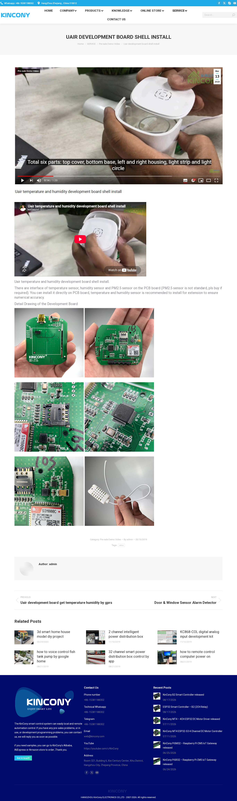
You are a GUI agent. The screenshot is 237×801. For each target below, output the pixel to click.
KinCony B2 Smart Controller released (183, 694)
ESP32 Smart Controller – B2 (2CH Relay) (185, 706)
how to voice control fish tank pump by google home (56, 656)
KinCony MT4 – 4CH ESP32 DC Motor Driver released (191, 719)
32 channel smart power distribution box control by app (129, 656)
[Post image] (23, 637)
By (128, 539)
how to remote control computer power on (197, 654)
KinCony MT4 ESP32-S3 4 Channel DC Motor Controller (192, 731)
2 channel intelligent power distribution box (126, 634)
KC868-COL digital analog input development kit (199, 634)
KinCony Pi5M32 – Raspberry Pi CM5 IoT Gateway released (190, 745)
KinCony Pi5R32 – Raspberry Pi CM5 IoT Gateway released (189, 762)
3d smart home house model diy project (53, 634)
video (121, 545)
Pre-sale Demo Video (28, 71)
